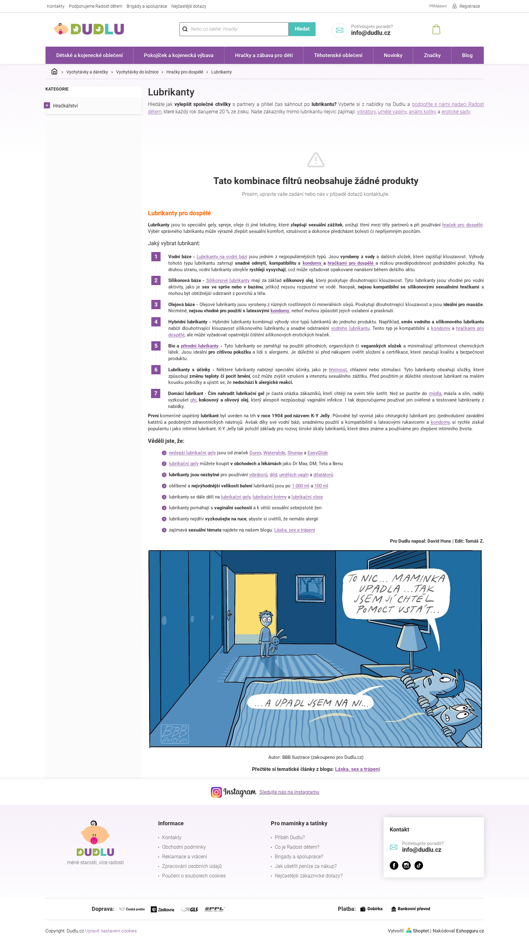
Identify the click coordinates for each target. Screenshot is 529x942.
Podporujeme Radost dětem (95, 6)
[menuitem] (89, 55)
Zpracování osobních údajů (192, 866)
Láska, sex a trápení (294, 530)
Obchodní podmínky (184, 847)
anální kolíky (422, 112)
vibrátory (366, 112)
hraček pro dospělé (462, 225)
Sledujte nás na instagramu (289, 792)
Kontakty (56, 6)
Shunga (295, 453)
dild (273, 474)
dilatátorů (323, 474)
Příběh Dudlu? (290, 837)
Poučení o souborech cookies (194, 876)
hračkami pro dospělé (351, 263)
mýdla (435, 393)
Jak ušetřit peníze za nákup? (306, 866)
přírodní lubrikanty (200, 346)
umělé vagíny (392, 112)
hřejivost (338, 369)
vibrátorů (258, 474)
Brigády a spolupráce (147, 6)
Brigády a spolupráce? (299, 857)
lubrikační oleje (307, 497)
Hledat (302, 29)
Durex (255, 453)
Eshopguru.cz (470, 931)
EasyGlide (318, 453)
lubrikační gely (184, 463)
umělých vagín (294, 474)
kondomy (313, 263)
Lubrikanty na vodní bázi (222, 256)
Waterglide (274, 453)
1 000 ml (300, 486)
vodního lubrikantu (350, 328)
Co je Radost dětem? (297, 847)
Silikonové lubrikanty (228, 280)
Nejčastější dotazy (188, 6)
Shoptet (421, 931)
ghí (193, 400)
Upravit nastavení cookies (111, 931)
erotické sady (456, 112)
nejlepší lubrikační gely (192, 453)
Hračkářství (65, 106)
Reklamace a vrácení (184, 857)
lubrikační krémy (270, 497)
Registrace (470, 6)
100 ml (321, 486)
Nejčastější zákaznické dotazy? (308, 876)
